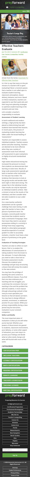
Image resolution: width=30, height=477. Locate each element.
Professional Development (15, 409)
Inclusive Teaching (11, 355)
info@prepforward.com (15, 404)
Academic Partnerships (15, 412)
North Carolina (15, 435)
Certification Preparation (15, 407)
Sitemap (15, 468)
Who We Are (15, 415)
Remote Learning (10, 375)
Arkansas (15, 422)
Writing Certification (12, 390)
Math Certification (11, 365)
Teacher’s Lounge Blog (15, 417)
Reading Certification (12, 370)
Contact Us (15, 420)
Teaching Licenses (10, 385)
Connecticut (15, 425)
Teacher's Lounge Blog (17, 7)
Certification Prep (11, 350)
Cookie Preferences (15, 470)
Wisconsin (15, 443)
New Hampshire (15, 433)
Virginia (15, 441)
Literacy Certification (12, 360)
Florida (15, 428)
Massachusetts (15, 430)
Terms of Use (15, 475)
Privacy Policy (15, 473)
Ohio (15, 438)
